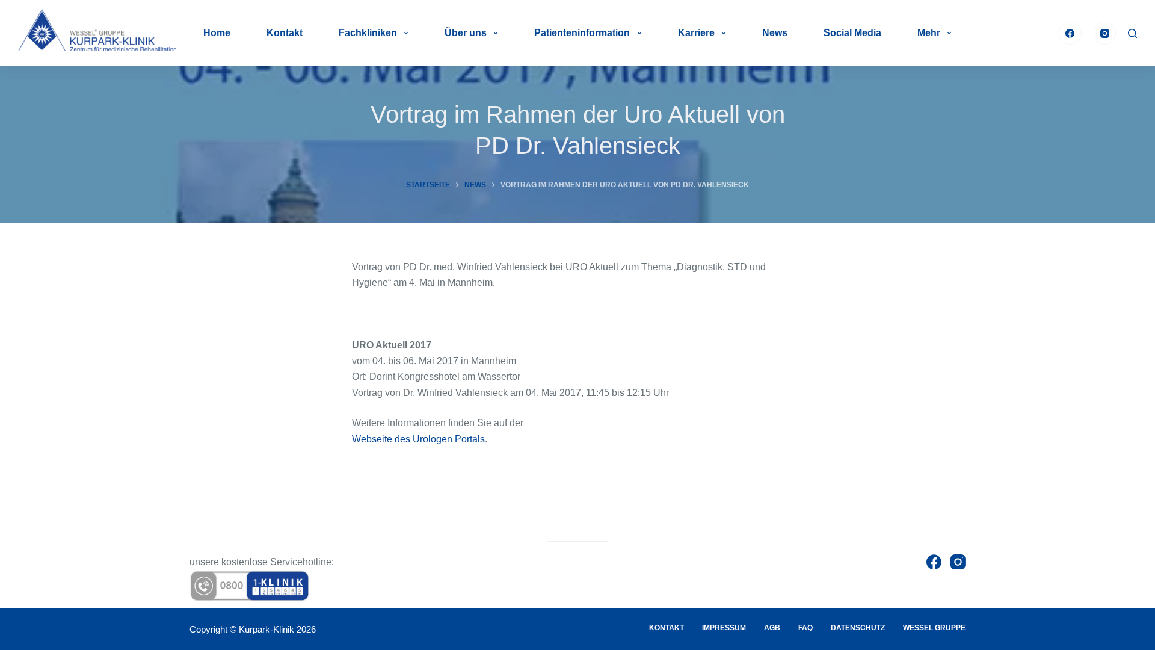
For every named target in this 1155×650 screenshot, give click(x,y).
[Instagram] (1105, 33)
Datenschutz (858, 628)
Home (216, 33)
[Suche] (1132, 33)
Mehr (928, 33)
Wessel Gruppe (934, 628)
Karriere (696, 33)
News (774, 33)
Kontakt (284, 33)
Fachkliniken (368, 33)
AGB (772, 628)
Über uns (466, 33)
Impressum (724, 628)
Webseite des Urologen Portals (418, 439)
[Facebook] (1070, 33)
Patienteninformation (582, 33)
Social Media (852, 33)
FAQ (805, 628)
